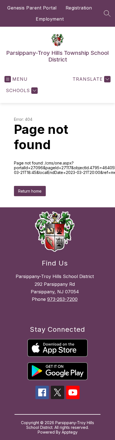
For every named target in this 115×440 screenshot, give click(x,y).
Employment (50, 19)
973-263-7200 (62, 299)
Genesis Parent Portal (32, 8)
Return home (30, 191)
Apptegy (70, 432)
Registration (79, 8)
